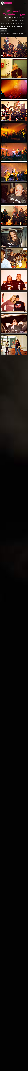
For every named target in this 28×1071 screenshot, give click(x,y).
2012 (7, 24)
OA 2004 (19, 27)
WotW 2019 (14, 20)
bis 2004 (3, 30)
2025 (2, 20)
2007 (13, 27)
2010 (17, 24)
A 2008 (3, 27)
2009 (22, 24)
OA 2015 (22, 20)
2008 (8, 27)
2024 (7, 20)
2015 (2, 24)
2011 (12, 24)
